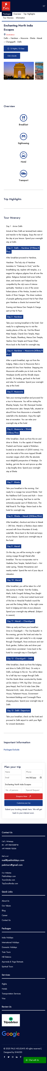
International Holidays (10, 942)
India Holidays (7, 937)
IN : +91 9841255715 (10, 845)
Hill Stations (6, 957)
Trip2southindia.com (10, 883)
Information (20, 17)
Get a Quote (11, 56)
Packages (7, 14)
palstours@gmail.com (12, 865)
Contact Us (6, 920)
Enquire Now (21, 796)
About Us (5, 901)
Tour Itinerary (8, 17)
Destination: (10, 34)
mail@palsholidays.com (13, 860)
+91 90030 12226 (9, 848)
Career (4, 915)
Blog (4, 910)
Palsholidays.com (9, 876)
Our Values (6, 905)
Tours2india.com (8, 879)
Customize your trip (23, 803)
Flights (4, 984)
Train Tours (6, 952)
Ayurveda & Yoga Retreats (12, 961)
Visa (3, 998)
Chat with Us (33, 1060)
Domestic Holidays (9, 947)
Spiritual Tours (7, 966)
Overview (17, 14)
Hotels (4, 988)
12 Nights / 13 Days (17, 48)
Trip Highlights (29, 14)
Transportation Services (11, 993)
